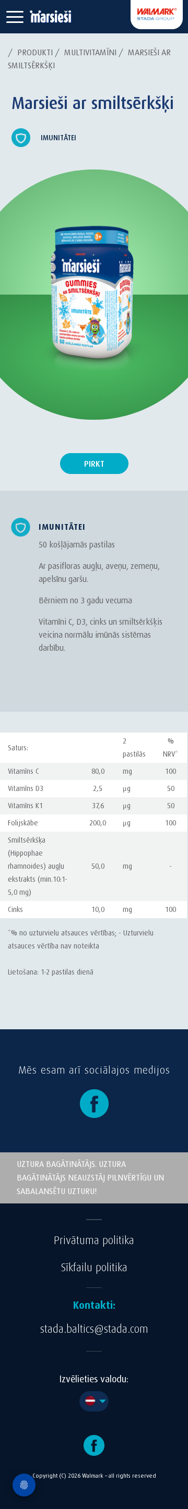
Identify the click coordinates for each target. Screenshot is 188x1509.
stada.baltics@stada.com (94, 1329)
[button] (15, 17)
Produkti (35, 52)
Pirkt (94, 464)
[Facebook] (94, 1103)
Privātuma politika (94, 1240)
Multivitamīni (90, 52)
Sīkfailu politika (94, 1267)
